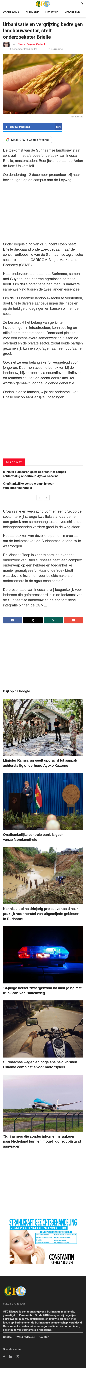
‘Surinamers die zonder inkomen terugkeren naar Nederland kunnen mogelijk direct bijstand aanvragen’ (42, 1141)
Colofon (44, 1337)
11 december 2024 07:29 (22, 49)
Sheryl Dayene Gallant (31, 44)
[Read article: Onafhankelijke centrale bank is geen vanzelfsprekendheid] (43, 801)
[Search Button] (82, 3)
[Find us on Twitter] (18, 1356)
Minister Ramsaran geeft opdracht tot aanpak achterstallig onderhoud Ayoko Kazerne (34, 473)
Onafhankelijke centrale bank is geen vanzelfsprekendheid (28, 485)
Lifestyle (51, 12)
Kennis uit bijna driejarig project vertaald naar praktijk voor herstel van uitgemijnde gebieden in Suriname (41, 913)
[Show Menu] (4, 3)
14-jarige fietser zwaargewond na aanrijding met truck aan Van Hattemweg (42, 990)
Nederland (72, 12)
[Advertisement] (43, 211)
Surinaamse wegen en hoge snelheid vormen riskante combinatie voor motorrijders (40, 1064)
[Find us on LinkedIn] (10, 1357)
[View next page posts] (47, 497)
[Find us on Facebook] (4, 1357)
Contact (7, 1337)
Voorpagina (11, 12)
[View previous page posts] (39, 497)
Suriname (32, 12)
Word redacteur (25, 1337)
